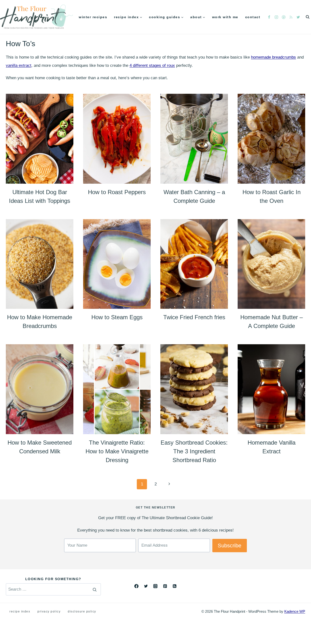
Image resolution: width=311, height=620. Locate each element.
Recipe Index (19, 611)
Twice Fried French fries (194, 317)
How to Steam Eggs (117, 317)
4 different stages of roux (152, 65)
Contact (252, 17)
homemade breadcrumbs (273, 57)
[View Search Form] (307, 17)
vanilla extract (18, 65)
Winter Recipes (93, 17)
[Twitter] (298, 17)
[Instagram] (276, 17)
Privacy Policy (48, 611)
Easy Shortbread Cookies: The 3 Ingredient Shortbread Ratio (194, 451)
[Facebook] (269, 17)
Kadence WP (294, 611)
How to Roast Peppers (117, 192)
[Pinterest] (283, 17)
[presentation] (39, 139)
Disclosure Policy (82, 611)
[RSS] (290, 17)
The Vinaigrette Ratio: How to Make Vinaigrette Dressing (117, 451)
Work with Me (225, 17)
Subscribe (229, 545)
